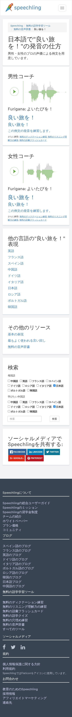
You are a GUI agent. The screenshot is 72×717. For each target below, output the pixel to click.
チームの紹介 (12, 516)
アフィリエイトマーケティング (25, 698)
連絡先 (7, 702)
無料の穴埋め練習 (15, 620)
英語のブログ (12, 555)
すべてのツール (14, 629)
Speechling (16, 25)
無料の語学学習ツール (38, 25)
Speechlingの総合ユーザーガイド (26, 503)
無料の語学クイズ (15, 615)
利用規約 (9, 668)
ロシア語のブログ (15, 573)
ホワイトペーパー (15, 521)
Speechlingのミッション (20, 507)
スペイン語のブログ (17, 546)
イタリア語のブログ (17, 564)
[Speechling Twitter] (15, 648)
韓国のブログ (12, 577)
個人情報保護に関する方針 (21, 664)
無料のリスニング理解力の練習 (25, 606)
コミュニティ (12, 530)
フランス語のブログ (17, 550)
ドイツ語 (14, 276)
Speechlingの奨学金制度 (20, 512)
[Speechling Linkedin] (25, 648)
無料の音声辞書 (22, 29)
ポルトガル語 (17, 300)
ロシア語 (14, 294)
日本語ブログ (12, 582)
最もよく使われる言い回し (27, 340)
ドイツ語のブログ (15, 559)
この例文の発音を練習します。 (30, 131)
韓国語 (12, 307)
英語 (11, 251)
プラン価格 (10, 525)
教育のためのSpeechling (20, 689)
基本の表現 (16, 334)
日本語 (12, 288)
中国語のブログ (14, 586)
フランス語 (16, 257)
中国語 (12, 269)
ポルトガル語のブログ (18, 568)
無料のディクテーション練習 (23, 602)
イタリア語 (16, 282)
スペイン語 (16, 263)
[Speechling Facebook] (6, 648)
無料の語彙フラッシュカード (23, 611)
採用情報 (9, 693)
